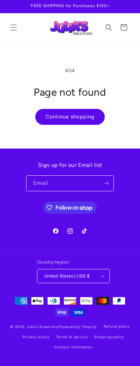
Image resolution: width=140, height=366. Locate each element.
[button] (13, 27)
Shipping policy (109, 337)
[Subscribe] (106, 183)
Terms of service (71, 337)
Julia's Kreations (42, 327)
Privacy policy (36, 337)
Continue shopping (70, 117)
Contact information (73, 347)
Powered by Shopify (77, 327)
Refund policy (117, 326)
